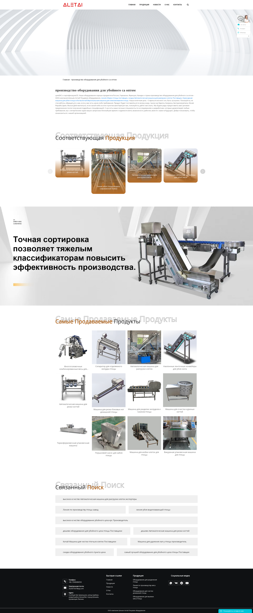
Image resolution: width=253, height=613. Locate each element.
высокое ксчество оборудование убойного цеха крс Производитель (95, 520)
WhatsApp (243, 32)
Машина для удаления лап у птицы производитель (162, 541)
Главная (66, 79)
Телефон (242, 28)
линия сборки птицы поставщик (114, 98)
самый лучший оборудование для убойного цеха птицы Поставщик (156, 552)
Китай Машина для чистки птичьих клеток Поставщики (89, 541)
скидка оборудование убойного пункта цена (84, 552)
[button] (202, 171)
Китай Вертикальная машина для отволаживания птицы (105, 100)
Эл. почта (243, 24)
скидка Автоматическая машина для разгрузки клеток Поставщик (155, 98)
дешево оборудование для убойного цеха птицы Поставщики (92, 531)
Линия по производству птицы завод (80, 509)
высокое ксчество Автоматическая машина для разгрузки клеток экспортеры (100, 499)
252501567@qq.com (76, 588)
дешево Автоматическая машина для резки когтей (165, 531)
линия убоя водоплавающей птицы (153, 509)
